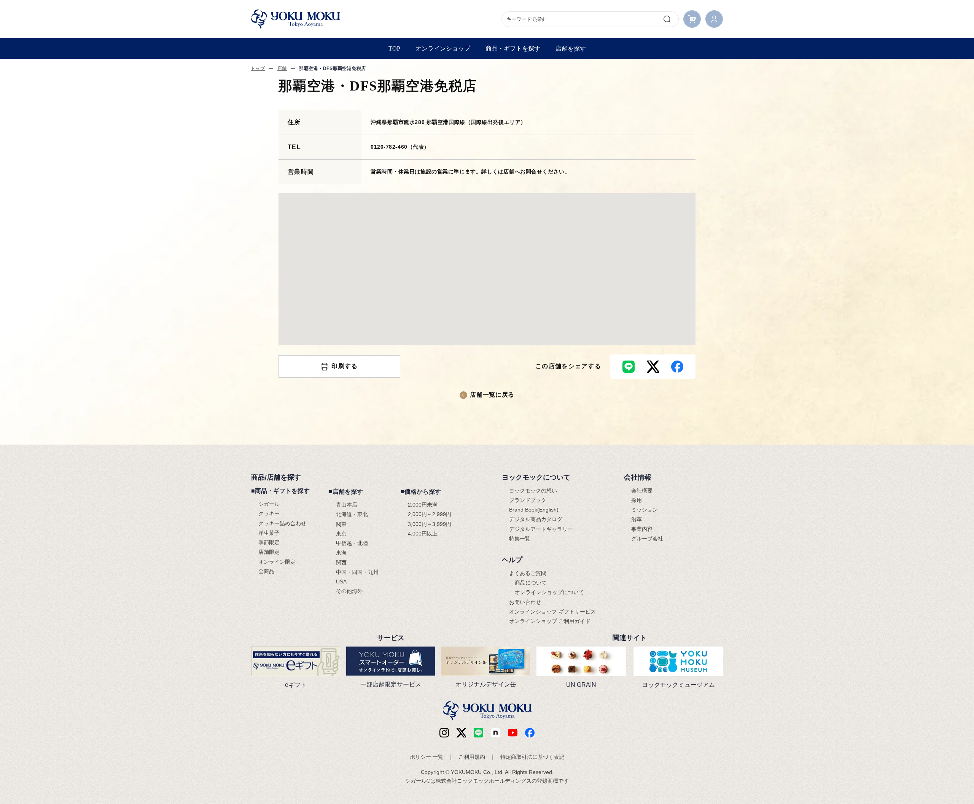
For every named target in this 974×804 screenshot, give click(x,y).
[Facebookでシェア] (677, 367)
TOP (394, 48)
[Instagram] (444, 732)
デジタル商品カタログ (535, 519)
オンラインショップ (442, 48)
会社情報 (637, 477)
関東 (341, 524)
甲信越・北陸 (352, 543)
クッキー (269, 513)
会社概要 (642, 491)
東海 (341, 553)
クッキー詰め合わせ (282, 523)
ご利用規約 (471, 757)
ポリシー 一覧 (426, 757)
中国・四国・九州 (357, 572)
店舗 (282, 68)
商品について (531, 583)
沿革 (636, 519)
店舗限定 (269, 552)
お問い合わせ (525, 602)
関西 (341, 562)
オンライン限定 (277, 562)
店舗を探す (570, 48)
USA (341, 581)
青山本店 (346, 505)
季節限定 (269, 542)
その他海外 (349, 591)
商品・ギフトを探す (512, 48)
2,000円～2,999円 (429, 514)
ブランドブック (527, 500)
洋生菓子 (269, 533)
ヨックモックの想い (533, 491)
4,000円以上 (423, 534)
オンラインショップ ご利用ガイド (549, 621)
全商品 (266, 571)
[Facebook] (495, 732)
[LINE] (478, 732)
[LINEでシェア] (628, 367)
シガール (269, 504)
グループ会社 (647, 538)
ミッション (644, 510)
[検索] (667, 19)
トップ (258, 68)
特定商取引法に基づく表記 (532, 757)
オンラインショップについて (549, 592)
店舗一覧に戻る (492, 394)
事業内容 (642, 529)
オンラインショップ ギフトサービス (552, 612)
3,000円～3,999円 (429, 524)
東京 (341, 534)
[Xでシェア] (653, 367)
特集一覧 (519, 538)
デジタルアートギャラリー (541, 529)
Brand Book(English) (534, 510)
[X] (461, 732)
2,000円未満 (423, 505)
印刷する (344, 366)
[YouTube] (512, 732)
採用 (636, 500)
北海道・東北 (352, 514)
